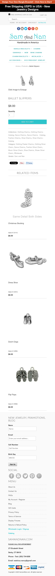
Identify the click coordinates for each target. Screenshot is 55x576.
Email (10, 435)
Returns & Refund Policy (17, 525)
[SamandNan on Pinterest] (29, 29)
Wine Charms (36, 52)
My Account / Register (16, 499)
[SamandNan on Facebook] (19, 29)
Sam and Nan (19, 156)
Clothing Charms (24, 132)
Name (10, 425)
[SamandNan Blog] (36, 29)
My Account (21, 22)
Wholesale (18, 153)
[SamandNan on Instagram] (22, 29)
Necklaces (37, 56)
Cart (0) (43, 15)
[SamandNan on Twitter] (26, 29)
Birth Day (12, 454)
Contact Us (12, 491)
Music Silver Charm (15, 150)
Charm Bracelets (21, 56)
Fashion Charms (14, 138)
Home (12, 22)
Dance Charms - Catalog (36, 135)
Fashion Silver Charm (34, 147)
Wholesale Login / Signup (18, 529)
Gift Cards (12, 508)
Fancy (29, 163)
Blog (10, 503)
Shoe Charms (26, 138)
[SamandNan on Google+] (33, 29)
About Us (11, 487)
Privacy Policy (13, 512)
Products (24, 66)
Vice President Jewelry (34, 60)
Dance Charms (20, 135)
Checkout (32, 22)
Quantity (11, 111)
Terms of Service (14, 516)
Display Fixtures (14, 520)
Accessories (15, 60)
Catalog (42, 22)
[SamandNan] (27, 39)
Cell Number (13, 444)
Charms (37, 49)
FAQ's (10, 495)
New (26, 52)
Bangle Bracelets (23, 49)
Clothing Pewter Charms (25, 144)
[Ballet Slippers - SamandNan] (27, 90)
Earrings (18, 52)
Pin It (21, 163)
